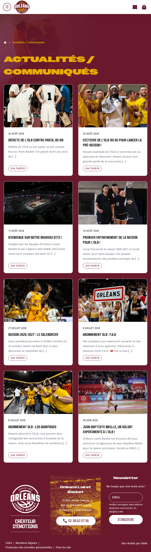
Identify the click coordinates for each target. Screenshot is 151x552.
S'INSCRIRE (126, 519)
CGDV (9, 543)
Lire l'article (18, 168)
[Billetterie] (135, 7)
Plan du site (63, 547)
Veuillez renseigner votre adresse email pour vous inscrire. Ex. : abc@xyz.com (126, 508)
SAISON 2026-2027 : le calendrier (33, 334)
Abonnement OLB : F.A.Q (99, 334)
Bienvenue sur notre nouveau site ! (35, 237)
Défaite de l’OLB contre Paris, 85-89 (35, 140)
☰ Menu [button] (7, 7)
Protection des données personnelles (29, 547)
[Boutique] (144, 7)
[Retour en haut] (142, 544)
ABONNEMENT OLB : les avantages (32, 427)
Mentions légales (26, 543)
